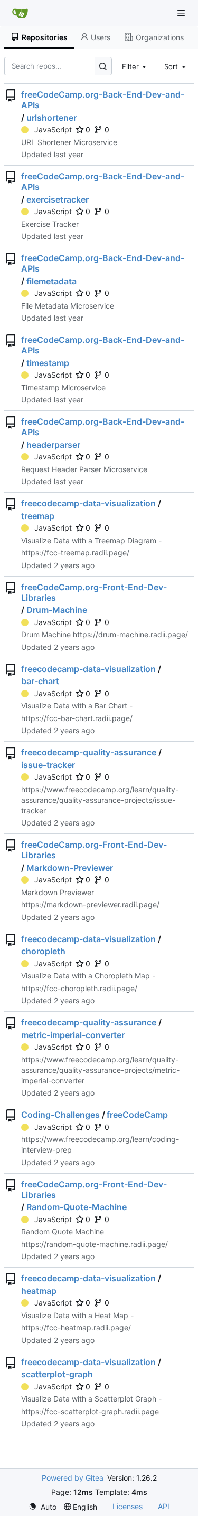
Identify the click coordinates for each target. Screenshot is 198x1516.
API (163, 1506)
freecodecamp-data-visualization (88, 503)
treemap (37, 516)
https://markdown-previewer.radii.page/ (90, 904)
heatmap (38, 1290)
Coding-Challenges (60, 1114)
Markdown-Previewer (69, 867)
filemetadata (51, 281)
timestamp (47, 363)
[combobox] (135, 65)
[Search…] (103, 66)
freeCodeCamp (137, 1114)
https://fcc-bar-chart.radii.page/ (77, 718)
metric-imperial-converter (73, 1035)
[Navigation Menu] (182, 13)
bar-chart (40, 681)
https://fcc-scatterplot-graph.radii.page (90, 1411)
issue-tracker (48, 765)
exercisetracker (57, 199)
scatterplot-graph (57, 1374)
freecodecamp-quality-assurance (88, 752)
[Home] (20, 13)
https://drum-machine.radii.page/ (130, 634)
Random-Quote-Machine (76, 1207)
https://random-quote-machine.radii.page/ (94, 1244)
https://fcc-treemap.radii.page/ (75, 552)
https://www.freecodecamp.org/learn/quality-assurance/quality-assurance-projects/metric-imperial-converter (100, 1070)
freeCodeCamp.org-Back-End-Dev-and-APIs (102, 99)
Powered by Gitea (72, 1477)
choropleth (43, 951)
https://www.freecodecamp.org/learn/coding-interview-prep (100, 1144)
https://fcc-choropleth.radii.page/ (79, 988)
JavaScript (53, 129)
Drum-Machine (56, 610)
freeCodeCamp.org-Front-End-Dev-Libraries (94, 592)
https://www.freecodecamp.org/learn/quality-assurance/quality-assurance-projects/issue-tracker (99, 800)
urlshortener (51, 117)
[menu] (42, 1506)
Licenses (127, 1506)
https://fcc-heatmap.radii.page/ (76, 1327)
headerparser (53, 444)
